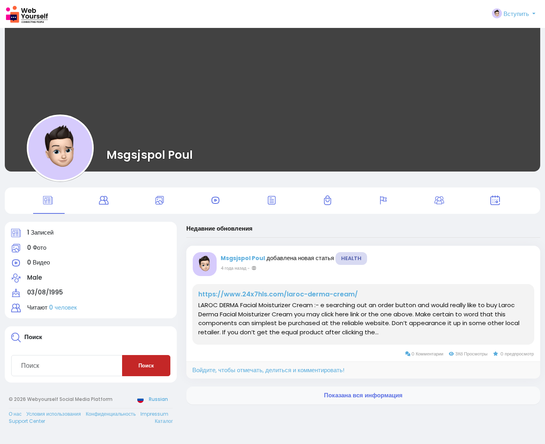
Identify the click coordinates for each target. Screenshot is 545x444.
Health (351, 258)
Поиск (146, 365)
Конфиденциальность (111, 413)
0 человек (63, 307)
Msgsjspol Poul (150, 155)
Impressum (154, 413)
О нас (15, 413)
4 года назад (233, 268)
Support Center (27, 421)
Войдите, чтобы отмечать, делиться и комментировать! (268, 370)
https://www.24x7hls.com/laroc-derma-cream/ (278, 294)
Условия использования (53, 413)
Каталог (164, 421)
